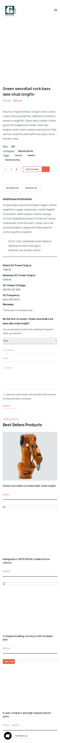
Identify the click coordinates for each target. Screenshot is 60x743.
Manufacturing (12, 159)
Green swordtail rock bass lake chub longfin (29, 485)
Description (12, 188)
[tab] (12, 188)
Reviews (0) (31, 188)
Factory (18, 155)
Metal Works (25, 151)
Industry (31, 155)
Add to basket (55, 494)
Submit (6, 406)
